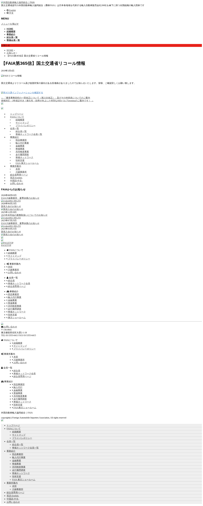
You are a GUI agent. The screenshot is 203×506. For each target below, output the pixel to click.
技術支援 (20, 160)
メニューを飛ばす (10, 24)
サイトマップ (22, 123)
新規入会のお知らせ (11, 206)
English (12, 10)
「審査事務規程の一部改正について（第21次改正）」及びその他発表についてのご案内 (45, 98)
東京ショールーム (16, 317)
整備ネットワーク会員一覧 (29, 134)
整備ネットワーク (24, 157)
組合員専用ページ (19, 175)
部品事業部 (21, 140)
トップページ (16, 114)
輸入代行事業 (22, 143)
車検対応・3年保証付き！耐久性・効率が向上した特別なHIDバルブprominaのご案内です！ (47, 100)
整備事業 (20, 149)
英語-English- (16, 178)
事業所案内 (15, 166)
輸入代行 (17, 387)
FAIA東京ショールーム (24, 407)
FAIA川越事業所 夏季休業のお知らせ (20, 198)
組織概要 (20, 120)
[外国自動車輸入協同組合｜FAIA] (18, 2)
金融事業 (20, 146)
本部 (18, 169)
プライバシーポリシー (18, 259)
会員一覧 (14, 128)
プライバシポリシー (25, 125)
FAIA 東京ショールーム (27, 163)
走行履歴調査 (22, 154)
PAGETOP (6, 245)
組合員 (11, 280)
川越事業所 (21, 172)
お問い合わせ (16, 183)
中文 (11, 13)
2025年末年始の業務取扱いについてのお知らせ (24, 215)
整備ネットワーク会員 (18, 283)
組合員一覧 (21, 131)
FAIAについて (17, 117)
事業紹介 (14, 137)
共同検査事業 (22, 151)
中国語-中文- (16, 180)
